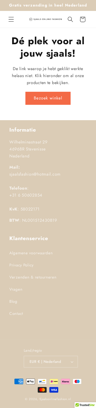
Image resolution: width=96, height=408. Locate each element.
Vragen (15, 289)
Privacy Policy (21, 265)
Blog (13, 301)
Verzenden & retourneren (33, 277)
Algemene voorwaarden (31, 253)
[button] (11, 19)
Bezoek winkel (48, 98)
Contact (16, 313)
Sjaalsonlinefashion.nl (55, 399)
